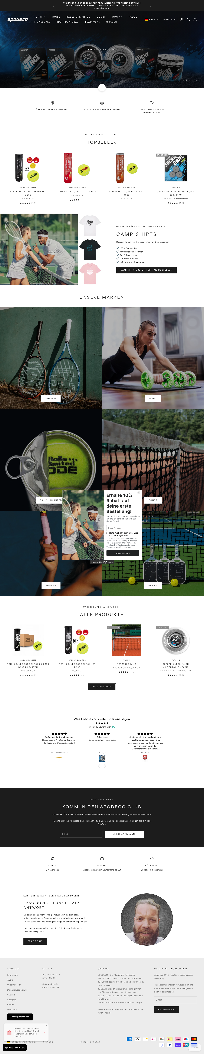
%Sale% (111, 22)
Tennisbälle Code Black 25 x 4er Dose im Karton (28, 665)
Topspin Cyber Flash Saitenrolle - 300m (176, 665)
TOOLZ (56, 16)
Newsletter (12, 1009)
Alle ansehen (102, 686)
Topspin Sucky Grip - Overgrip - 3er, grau (176, 193)
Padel (133, 16)
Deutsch (168, 19)
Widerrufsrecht (14, 984)
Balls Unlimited (78, 16)
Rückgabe (11, 999)
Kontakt (10, 1004)
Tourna (117, 16)
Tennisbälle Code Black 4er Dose (28, 193)
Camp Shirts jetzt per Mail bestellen (146, 270)
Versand (11, 994)
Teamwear (92, 22)
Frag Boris (35, 941)
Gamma (153, 585)
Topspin (40, 16)
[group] (102, 49)
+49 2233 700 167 (50, 987)
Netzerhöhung (126, 664)
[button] (100, 766)
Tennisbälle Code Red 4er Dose (77, 192)
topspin (51, 398)
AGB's (10, 979)
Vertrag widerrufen (20, 1016)
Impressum (12, 975)
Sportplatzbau (67, 22)
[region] (102, 49)
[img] (102, 723)
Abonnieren (166, 1009)
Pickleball (42, 22)
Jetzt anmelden (124, 834)
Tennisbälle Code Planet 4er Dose (127, 193)
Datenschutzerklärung (17, 989)
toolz (153, 398)
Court (101, 16)
